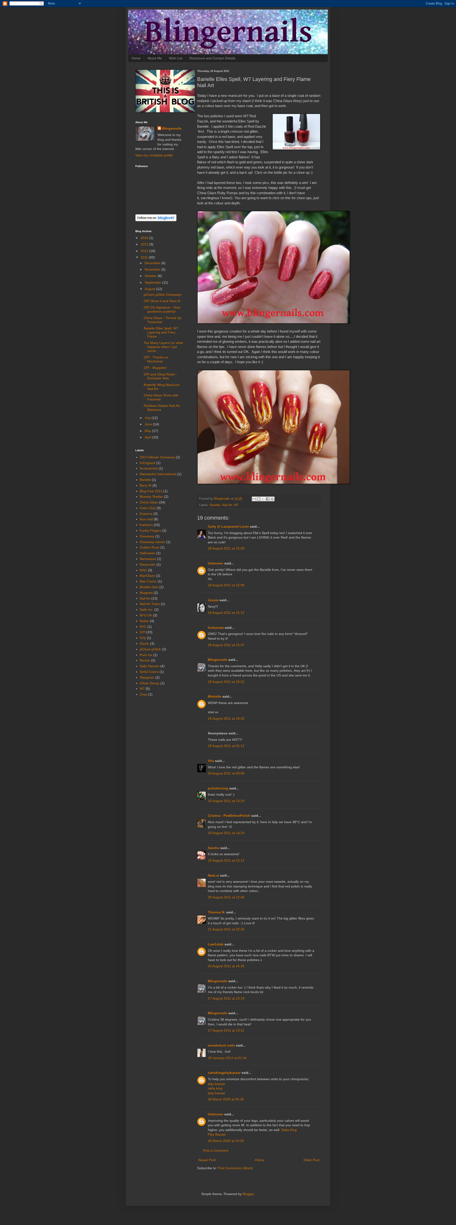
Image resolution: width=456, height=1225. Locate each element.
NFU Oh (146, 615)
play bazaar (216, 1084)
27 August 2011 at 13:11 (226, 1030)
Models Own (149, 587)
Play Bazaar (217, 1134)
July (148, 418)
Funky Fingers (150, 530)
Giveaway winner (152, 542)
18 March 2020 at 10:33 (226, 1141)
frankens (146, 525)
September (153, 282)
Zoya (143, 694)
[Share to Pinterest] (272, 499)
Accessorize (149, 468)
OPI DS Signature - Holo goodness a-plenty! (162, 309)
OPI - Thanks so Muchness (156, 359)
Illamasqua (148, 559)
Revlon (145, 660)
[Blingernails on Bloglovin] (155, 220)
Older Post (311, 1160)
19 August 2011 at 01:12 (226, 746)
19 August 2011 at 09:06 (226, 773)
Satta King (289, 1130)
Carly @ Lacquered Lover (228, 526)
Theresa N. (216, 912)
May (148, 431)
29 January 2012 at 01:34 (227, 1058)
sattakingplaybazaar (224, 1073)
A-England (147, 463)
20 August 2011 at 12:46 (226, 897)
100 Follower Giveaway (157, 457)
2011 (145, 257)
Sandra (213, 848)
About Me (154, 58)
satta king (215, 1088)
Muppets (146, 593)
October (151, 276)
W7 (236, 505)
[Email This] (254, 499)
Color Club (148, 508)
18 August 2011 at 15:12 (226, 613)
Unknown (215, 563)
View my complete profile (154, 155)
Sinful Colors (149, 672)
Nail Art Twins (150, 604)
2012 (145, 251)
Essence (146, 514)
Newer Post (207, 1160)
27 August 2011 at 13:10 (226, 998)
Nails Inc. (146, 609)
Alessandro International (158, 474)
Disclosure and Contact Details (212, 58)
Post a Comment (215, 1150)
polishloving (218, 788)
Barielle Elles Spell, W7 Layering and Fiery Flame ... (161, 332)
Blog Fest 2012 (151, 491)
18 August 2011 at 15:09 (226, 548)
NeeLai (213, 875)
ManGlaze (147, 575)
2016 (145, 238)
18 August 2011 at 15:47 (226, 645)
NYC (143, 627)
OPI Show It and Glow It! (162, 301)
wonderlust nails (221, 1045)
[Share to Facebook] (267, 499)
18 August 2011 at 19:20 (226, 718)
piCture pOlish (150, 649)
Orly (143, 638)
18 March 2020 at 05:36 (226, 1099)
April (148, 437)
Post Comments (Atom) (235, 1168)
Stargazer (147, 677)
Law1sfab (215, 944)
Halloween (147, 553)
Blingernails (217, 660)
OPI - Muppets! (155, 368)
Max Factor (148, 581)
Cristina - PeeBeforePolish (229, 815)
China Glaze (149, 502)
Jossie (213, 600)
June (149, 424)
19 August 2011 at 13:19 (226, 801)
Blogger (248, 1194)
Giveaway (147, 536)
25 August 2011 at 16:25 (226, 966)
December (153, 263)
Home (136, 58)
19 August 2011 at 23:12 (226, 860)
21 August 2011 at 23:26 (226, 929)
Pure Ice (146, 655)
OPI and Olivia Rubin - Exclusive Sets (160, 376)
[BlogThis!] (258, 499)
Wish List (175, 58)
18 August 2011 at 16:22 (226, 682)
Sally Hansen (149, 666)
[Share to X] (263, 499)
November (153, 269)
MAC (143, 570)
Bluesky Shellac (151, 496)
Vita (211, 761)
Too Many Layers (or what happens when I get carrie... (163, 347)
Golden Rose (149, 547)
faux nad (146, 519)
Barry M (146, 485)
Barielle (215, 505)
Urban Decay (149, 683)
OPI (142, 632)
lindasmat (216, 627)
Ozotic (144, 643)
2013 (145, 244)
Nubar (144, 621)
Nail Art (227, 505)
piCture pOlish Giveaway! (163, 294)
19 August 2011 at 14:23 (226, 833)
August (150, 289)
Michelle (214, 696)
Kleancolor (148, 564)
